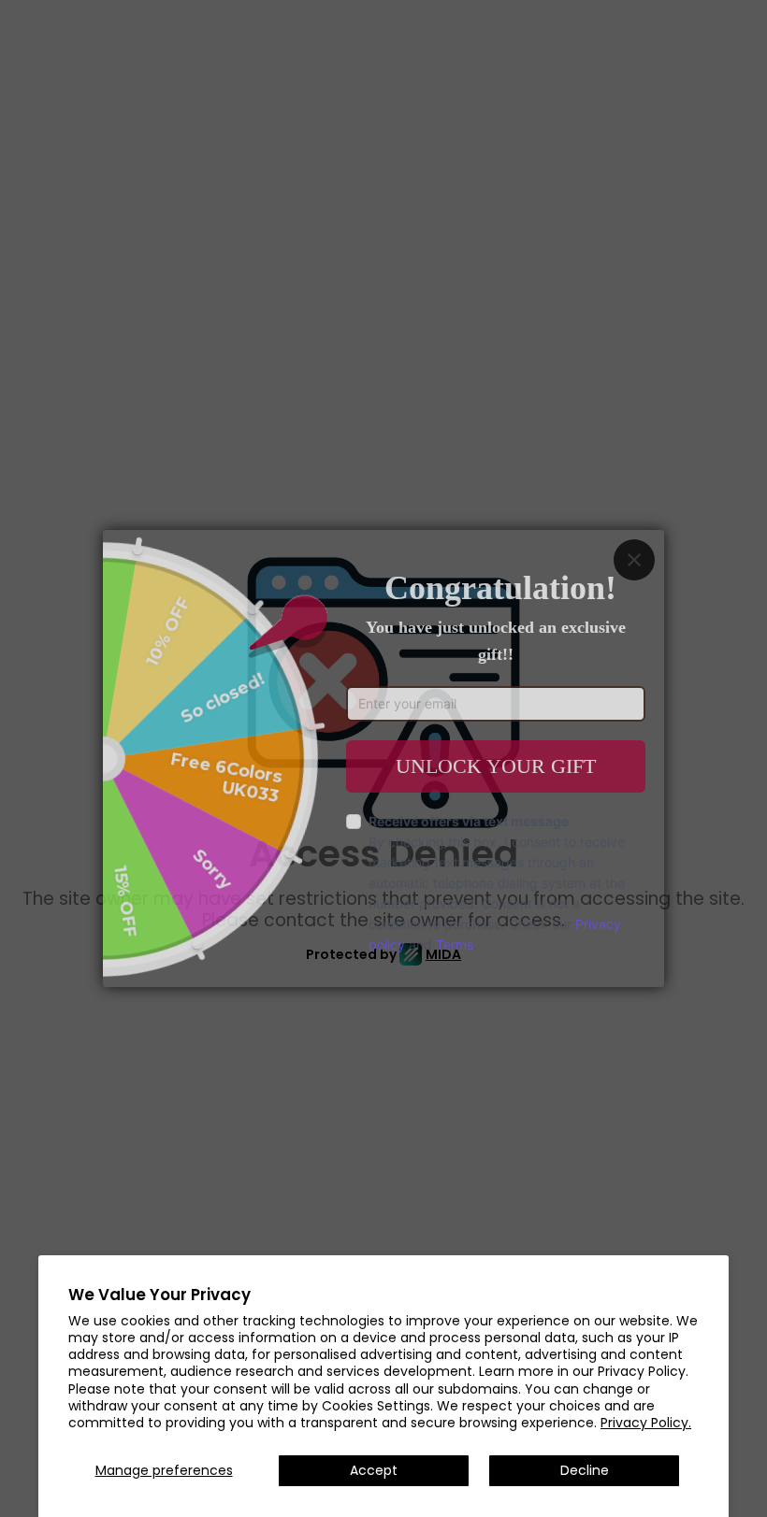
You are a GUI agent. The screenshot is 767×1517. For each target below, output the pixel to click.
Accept (374, 1470)
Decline (584, 1470)
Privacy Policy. (646, 1422)
